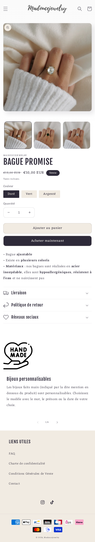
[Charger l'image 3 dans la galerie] (76, 135)
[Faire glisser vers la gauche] (38, 422)
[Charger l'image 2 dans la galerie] (47, 135)
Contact (14, 483)
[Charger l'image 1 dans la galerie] (18, 135)
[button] (5, 9)
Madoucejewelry (51, 537)
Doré (11, 194)
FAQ (12, 454)
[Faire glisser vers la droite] (57, 422)
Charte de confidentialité (27, 463)
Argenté (49, 194)
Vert (29, 194)
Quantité (9, 204)
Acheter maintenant (47, 241)
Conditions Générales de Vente (31, 474)
